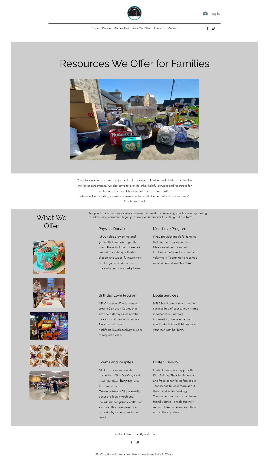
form (189, 217)
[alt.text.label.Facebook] (208, 28)
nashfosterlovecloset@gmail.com (120, 329)
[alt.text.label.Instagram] (213, 28)
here (167, 407)
